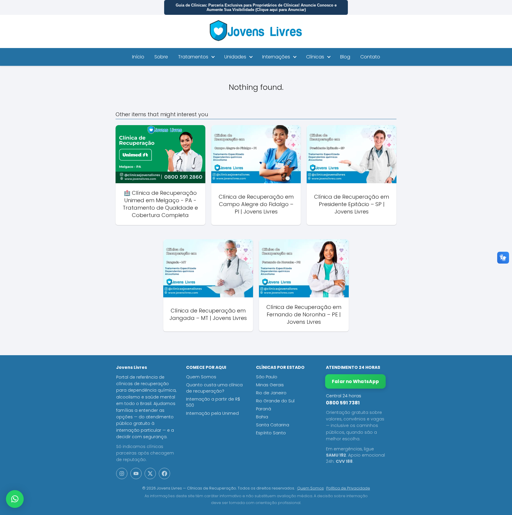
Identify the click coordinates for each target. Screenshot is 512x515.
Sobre (161, 56)
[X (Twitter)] (150, 473)
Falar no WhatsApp (355, 381)
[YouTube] (136, 473)
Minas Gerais (270, 385)
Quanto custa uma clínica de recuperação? (214, 388)
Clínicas (315, 56)
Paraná (263, 409)
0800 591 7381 (343, 402)
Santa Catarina (272, 425)
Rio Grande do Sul (275, 401)
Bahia (262, 417)
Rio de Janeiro (271, 393)
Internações (276, 56)
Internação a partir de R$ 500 (213, 402)
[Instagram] (121, 473)
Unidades (235, 56)
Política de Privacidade (348, 488)
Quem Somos (201, 377)
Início (138, 56)
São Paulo (266, 377)
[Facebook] (164, 473)
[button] (15, 499)
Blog (345, 56)
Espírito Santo (271, 433)
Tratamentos (193, 56)
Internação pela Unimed (212, 413)
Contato (370, 56)
